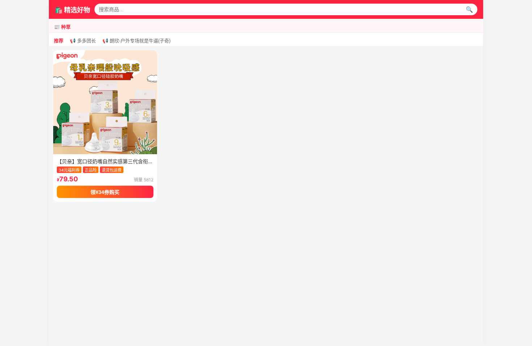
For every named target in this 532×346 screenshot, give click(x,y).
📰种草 (62, 27)
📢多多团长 (83, 40)
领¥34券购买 (104, 192)
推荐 (58, 40)
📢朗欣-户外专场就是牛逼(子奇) (136, 40)
